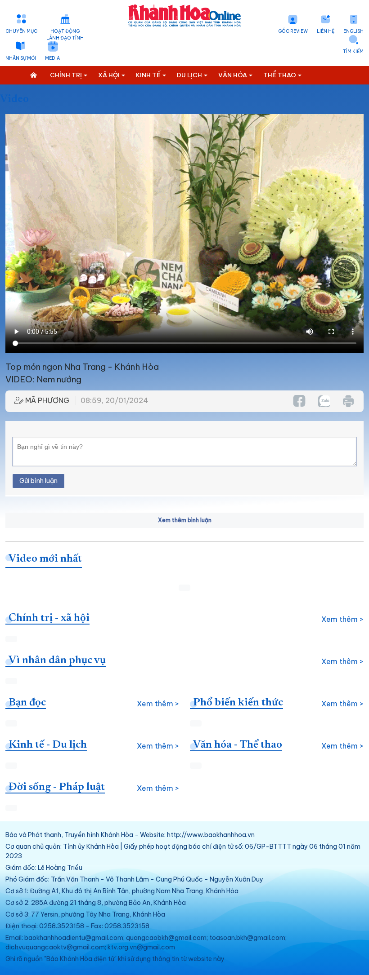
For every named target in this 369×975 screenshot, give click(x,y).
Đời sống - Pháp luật (57, 787)
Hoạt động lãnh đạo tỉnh (65, 34)
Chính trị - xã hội (49, 618)
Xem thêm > (342, 619)
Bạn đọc (27, 702)
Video (14, 99)
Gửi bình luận (38, 481)
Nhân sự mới (20, 58)
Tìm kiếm (353, 51)
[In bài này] (348, 401)
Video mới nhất (45, 559)
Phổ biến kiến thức (238, 702)
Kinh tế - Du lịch (48, 745)
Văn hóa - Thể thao (237, 745)
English (353, 31)
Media (52, 58)
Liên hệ (325, 31)
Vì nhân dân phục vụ (57, 660)
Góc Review (293, 31)
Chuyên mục (21, 31)
